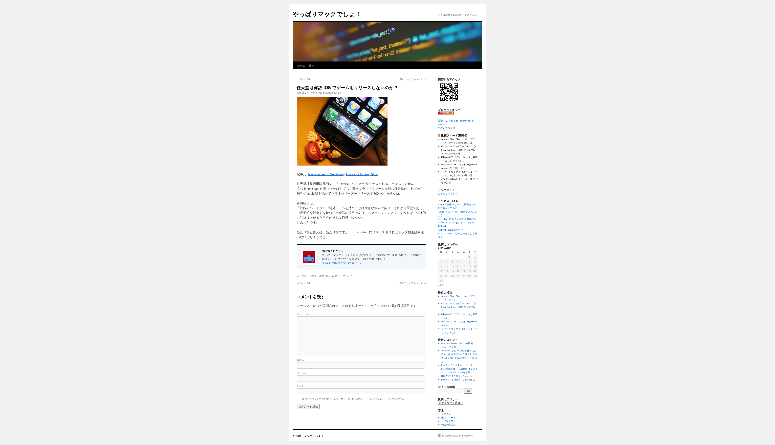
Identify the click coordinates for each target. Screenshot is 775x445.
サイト (300, 386)
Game (321, 275)
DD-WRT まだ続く (451, 375)
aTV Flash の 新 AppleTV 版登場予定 (457, 218)
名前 (300, 360)
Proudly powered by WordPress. (457, 435)
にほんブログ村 (446, 128)
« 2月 (441, 285)
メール (301, 373)
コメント (302, 314)
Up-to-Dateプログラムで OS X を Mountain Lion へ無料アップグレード (459, 150)
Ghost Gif (303, 79)
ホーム (301, 65)
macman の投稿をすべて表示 (341, 263)
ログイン (446, 413)
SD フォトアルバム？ (412, 79)
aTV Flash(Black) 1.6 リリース (456, 178)
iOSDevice (331, 275)
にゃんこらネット (447, 193)
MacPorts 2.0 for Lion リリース (457, 365)
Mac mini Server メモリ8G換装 (457, 343)
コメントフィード (451, 421)
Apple (313, 275)
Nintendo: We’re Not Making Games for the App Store (343, 174)
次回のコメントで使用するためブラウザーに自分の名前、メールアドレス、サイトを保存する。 (354, 398)
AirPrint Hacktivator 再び (450, 229)
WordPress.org (448, 424)
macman (336, 92)
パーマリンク (345, 275)
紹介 (311, 65)
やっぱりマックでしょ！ (327, 13)
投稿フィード (448, 417)
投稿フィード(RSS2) (454, 135)
